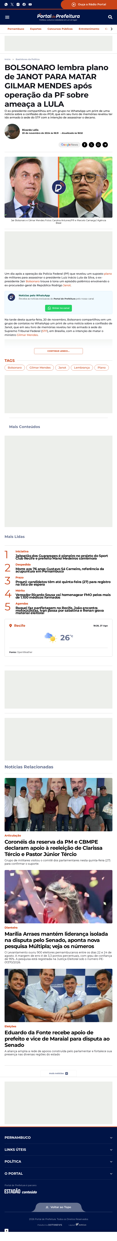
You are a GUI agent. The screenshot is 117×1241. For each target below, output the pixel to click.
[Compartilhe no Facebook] (84, 144)
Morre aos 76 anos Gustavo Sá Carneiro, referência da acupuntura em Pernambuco (60, 570)
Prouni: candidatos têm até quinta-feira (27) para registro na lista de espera (63, 583)
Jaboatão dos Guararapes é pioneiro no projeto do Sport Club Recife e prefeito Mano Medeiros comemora (62, 557)
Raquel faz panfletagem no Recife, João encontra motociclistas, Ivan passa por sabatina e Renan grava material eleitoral (60, 610)
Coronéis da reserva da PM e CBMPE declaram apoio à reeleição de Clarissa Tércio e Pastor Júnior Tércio (53, 848)
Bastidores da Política (27, 59)
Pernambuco (16, 28)
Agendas (22, 603)
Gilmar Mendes (40, 367)
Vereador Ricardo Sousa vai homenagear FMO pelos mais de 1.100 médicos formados (63, 596)
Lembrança (82, 367)
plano (108, 273)
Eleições (10, 1026)
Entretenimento (89, 28)
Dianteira (11, 927)
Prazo (20, 577)
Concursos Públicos (60, 28)
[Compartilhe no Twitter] (91, 144)
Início (8, 59)
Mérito (20, 590)
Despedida (23, 564)
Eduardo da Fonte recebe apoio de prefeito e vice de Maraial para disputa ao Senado (57, 1038)
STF (44, 331)
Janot (67, 285)
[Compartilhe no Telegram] (105, 144)
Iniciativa (22, 551)
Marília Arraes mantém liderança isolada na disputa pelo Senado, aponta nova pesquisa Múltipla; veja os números (56, 940)
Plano (102, 367)
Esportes (35, 28)
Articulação (13, 835)
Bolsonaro (33, 281)
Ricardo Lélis (30, 129)
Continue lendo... (58, 351)
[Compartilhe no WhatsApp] (98, 144)
